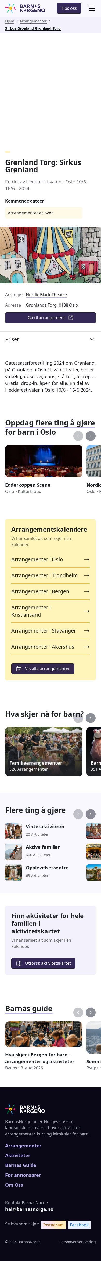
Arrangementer (33, 21)
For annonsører (23, 1175)
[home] (25, 8)
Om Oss (14, 1185)
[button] (90, 8)
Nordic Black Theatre (46, 295)
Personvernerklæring (77, 1241)
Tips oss (69, 8)
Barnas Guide (20, 1165)
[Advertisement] (50, 86)
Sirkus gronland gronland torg (33, 28)
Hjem (9, 21)
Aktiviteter (17, 1155)
